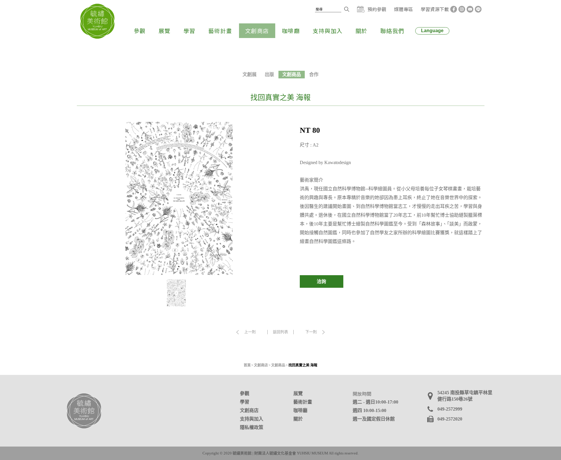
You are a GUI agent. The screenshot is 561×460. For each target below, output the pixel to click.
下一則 (311, 332)
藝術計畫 (220, 31)
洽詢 (321, 281)
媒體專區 (403, 9)
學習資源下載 (435, 9)
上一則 (250, 332)
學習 (189, 31)
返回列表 (280, 332)
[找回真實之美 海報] (179, 198)
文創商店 (257, 31)
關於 (362, 31)
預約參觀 (377, 9)
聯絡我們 (392, 31)
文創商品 (291, 74)
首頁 (247, 365)
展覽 (165, 31)
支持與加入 (328, 31)
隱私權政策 (251, 427)
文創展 (250, 74)
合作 (313, 74)
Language (432, 30)
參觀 (140, 31)
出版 (269, 74)
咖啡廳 (291, 31)
